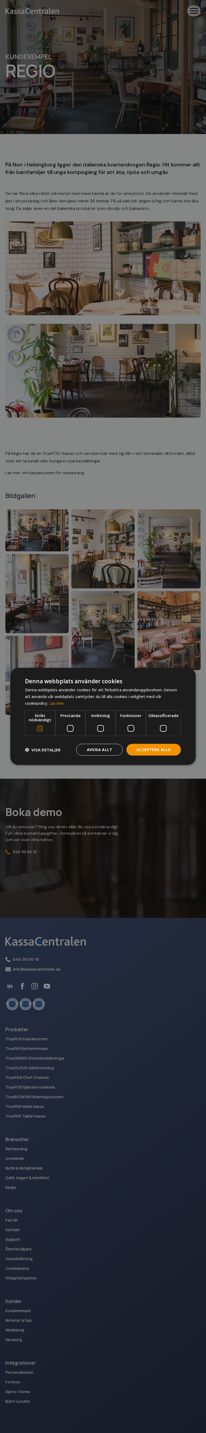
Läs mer (56, 703)
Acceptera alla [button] (154, 749)
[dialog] (103, 716)
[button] (42, 749)
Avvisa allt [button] (99, 749)
